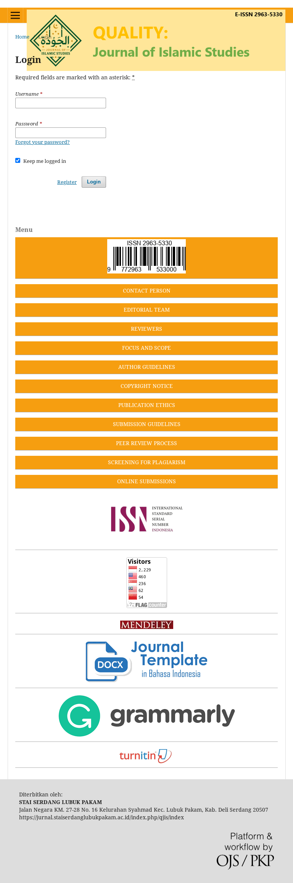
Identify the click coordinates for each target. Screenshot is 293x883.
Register (67, 182)
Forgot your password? (42, 141)
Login (94, 182)
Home (22, 36)
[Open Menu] (15, 15)
